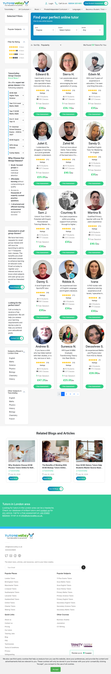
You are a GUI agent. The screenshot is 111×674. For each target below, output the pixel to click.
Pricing (7, 626)
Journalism (61, 623)
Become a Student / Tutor (95, 9)
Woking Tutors (10, 610)
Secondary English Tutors (66, 603)
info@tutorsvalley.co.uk (31, 515)
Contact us (9, 623)
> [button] (77, 394)
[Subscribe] (83, 567)
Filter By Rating (14, 42)
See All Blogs (53, 489)
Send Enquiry (15, 287)
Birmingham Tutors (11, 582)
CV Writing (61, 626)
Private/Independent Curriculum (55, 9)
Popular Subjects (14, 29)
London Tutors (10, 578)
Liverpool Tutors (10, 589)
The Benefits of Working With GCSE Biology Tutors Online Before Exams (54, 467)
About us (8, 620)
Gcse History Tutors (64, 589)
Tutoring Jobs (10, 633)
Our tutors (8, 630)
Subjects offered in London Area (15, 352)
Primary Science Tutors (65, 596)
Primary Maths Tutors (64, 592)
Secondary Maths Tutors (65, 610)
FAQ (6, 640)
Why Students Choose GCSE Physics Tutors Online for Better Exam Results (21, 467)
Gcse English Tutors (64, 585)
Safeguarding (10, 654)
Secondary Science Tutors (66, 606)
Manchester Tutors (11, 585)
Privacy (7, 651)
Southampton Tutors (12, 592)
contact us (45, 510)
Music (37, 9)
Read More (13, 478)
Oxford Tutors (10, 603)
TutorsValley (15, 471)
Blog (6, 637)
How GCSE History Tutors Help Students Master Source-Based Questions (89, 467)
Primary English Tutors (65, 599)
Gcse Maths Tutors (63, 582)
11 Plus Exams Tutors (64, 578)
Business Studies (63, 620)
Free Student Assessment (94, 3)
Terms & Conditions (12, 647)
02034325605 (10, 550)
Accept (55, 669)
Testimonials (9, 644)
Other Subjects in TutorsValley (14, 392)
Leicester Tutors (10, 596)
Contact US (15, 338)
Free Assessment (42, 114)
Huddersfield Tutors (12, 599)
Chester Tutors (10, 606)
